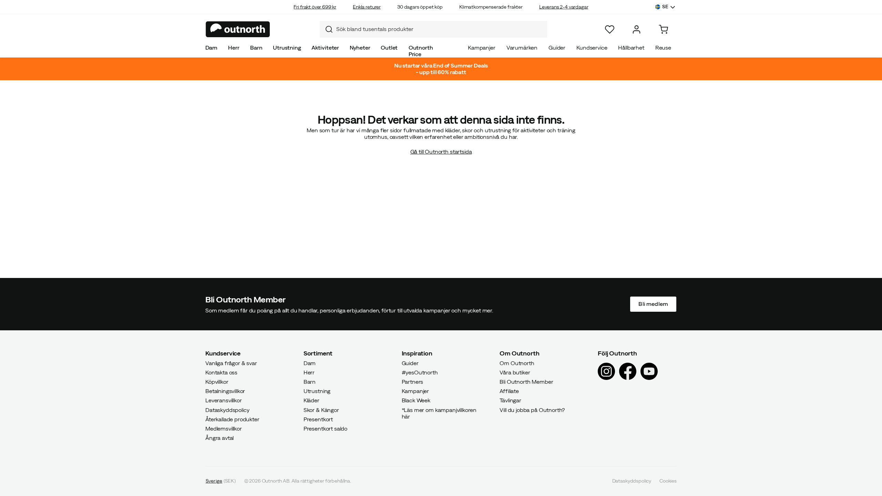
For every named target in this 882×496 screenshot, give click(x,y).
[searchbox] (440, 29)
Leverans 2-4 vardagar (563, 7)
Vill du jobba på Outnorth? (532, 410)
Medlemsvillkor (223, 428)
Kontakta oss (221, 372)
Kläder (311, 400)
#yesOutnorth (420, 372)
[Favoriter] (610, 29)
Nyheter (360, 47)
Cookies (668, 481)
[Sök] (326, 29)
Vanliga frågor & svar (231, 363)
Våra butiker (515, 372)
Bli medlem (653, 304)
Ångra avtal (219, 438)
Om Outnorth (517, 363)
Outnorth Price (421, 50)
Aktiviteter (325, 47)
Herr (233, 47)
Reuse (663, 47)
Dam (211, 47)
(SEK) (221, 481)
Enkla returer (367, 7)
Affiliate (509, 391)
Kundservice (591, 47)
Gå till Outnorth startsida (441, 151)
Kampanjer (481, 47)
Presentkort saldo (325, 428)
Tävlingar (510, 400)
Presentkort (318, 419)
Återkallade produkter (232, 419)
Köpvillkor (216, 382)
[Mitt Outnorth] (636, 29)
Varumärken (521, 47)
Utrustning (287, 47)
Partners (412, 382)
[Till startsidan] (237, 29)
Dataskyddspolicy (227, 410)
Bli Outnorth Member (526, 382)
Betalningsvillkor (225, 391)
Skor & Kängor (321, 410)
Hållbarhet (631, 47)
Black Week (416, 400)
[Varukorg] (663, 29)
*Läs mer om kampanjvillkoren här (439, 413)
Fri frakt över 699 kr (315, 7)
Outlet (389, 47)
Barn (256, 47)
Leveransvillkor (223, 400)
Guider (556, 47)
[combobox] (433, 29)
